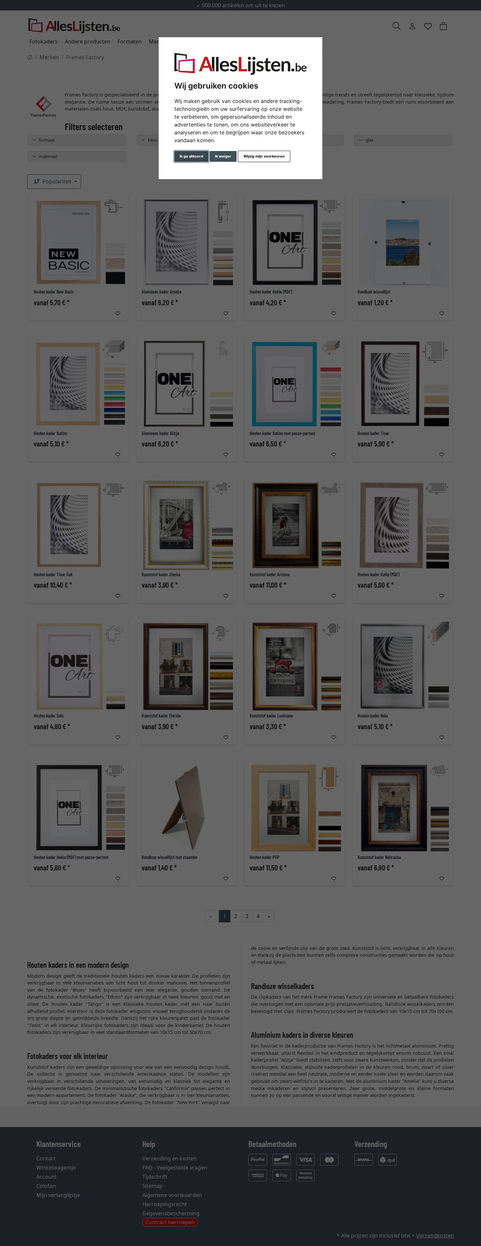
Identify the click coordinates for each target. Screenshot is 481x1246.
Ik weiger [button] (223, 156)
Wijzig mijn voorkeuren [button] (264, 156)
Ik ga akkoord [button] (191, 156)
